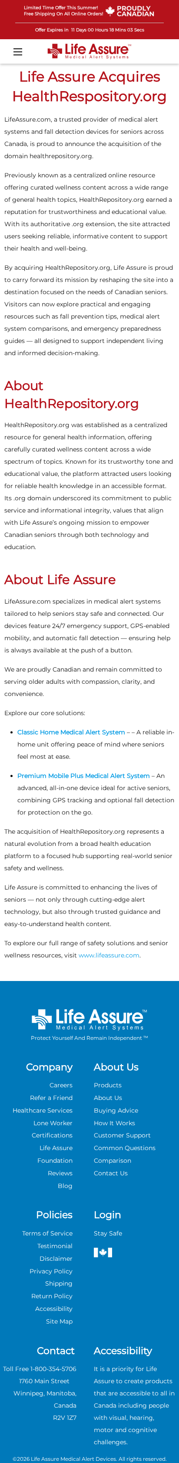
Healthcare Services (43, 1110)
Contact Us (111, 1173)
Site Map (59, 1321)
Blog (65, 1186)
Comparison (112, 1160)
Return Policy (52, 1296)
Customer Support (122, 1135)
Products (108, 1085)
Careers (61, 1085)
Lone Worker (53, 1123)
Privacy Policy (51, 1271)
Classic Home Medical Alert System (72, 732)
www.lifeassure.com (109, 955)
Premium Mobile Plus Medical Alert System (83, 776)
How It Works (114, 1123)
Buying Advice (116, 1110)
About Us (108, 1098)
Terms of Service (47, 1233)
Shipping (59, 1283)
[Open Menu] (17, 51)
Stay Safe (108, 1233)
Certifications (52, 1135)
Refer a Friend (51, 1098)
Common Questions (125, 1148)
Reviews (60, 1173)
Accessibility (54, 1309)
